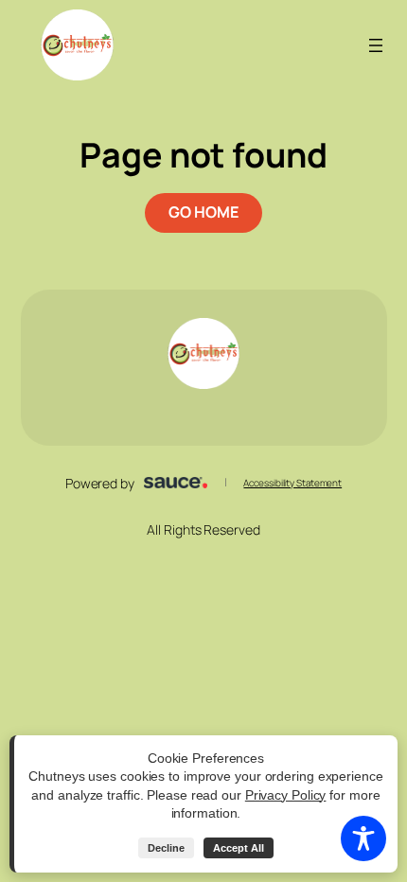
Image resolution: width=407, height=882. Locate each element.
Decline (166, 848)
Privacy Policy (286, 795)
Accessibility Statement (292, 482)
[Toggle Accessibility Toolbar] (363, 838)
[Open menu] (375, 45)
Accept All (238, 848)
